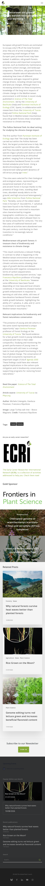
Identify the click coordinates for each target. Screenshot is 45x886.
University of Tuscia (31, 110)
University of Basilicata (19, 280)
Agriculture (10, 658)
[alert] (22, 768)
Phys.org (6, 395)
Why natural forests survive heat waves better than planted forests (20, 828)
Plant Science (25, 658)
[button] (42, 3)
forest (13, 424)
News (27, 23)
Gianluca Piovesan (27, 328)
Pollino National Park (21, 113)
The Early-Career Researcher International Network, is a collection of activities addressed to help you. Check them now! (22, 472)
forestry (20, 424)
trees (24, 172)
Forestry (21, 23)
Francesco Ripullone (12, 277)
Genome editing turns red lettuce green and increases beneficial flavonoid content (22, 843)
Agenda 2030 (32, 359)
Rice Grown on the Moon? (14, 835)
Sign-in (23, 749)
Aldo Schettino (13, 198)
